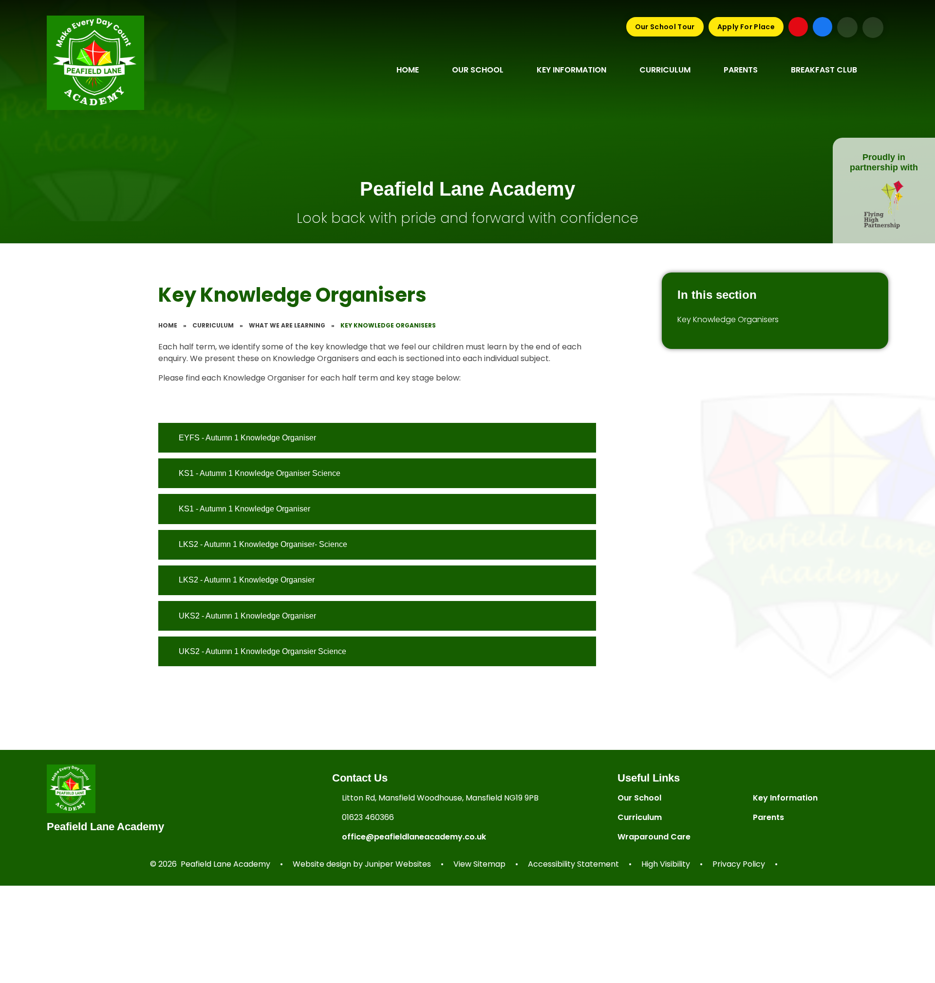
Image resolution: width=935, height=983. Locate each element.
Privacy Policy (738, 864)
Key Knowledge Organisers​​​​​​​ (388, 325)
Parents (768, 817)
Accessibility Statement (573, 864)
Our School (639, 797)
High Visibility (665, 864)
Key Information (785, 797)
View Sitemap (479, 864)
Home (167, 325)
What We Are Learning (287, 325)
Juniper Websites (398, 864)
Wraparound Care (654, 836)
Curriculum (213, 325)
